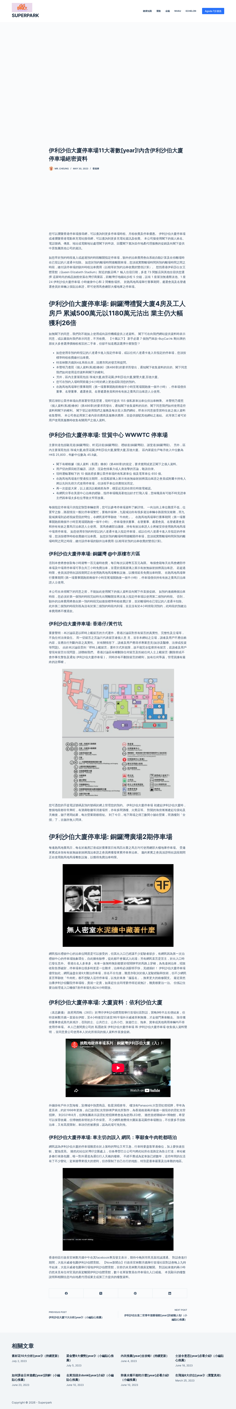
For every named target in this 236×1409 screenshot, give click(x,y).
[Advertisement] (118, 79)
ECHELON (191, 11)
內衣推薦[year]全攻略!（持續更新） (145, 1356)
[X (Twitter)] (101, 1293)
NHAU (177, 11)
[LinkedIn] (170, 1293)
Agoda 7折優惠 (213, 11)
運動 (158, 11)
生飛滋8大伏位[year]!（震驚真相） (199, 1375)
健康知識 (147, 11)
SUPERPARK (25, 15)
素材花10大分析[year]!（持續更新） (36, 1356)
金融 (167, 11)
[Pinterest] (135, 1293)
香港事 (96, 168)
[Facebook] (66, 1293)
